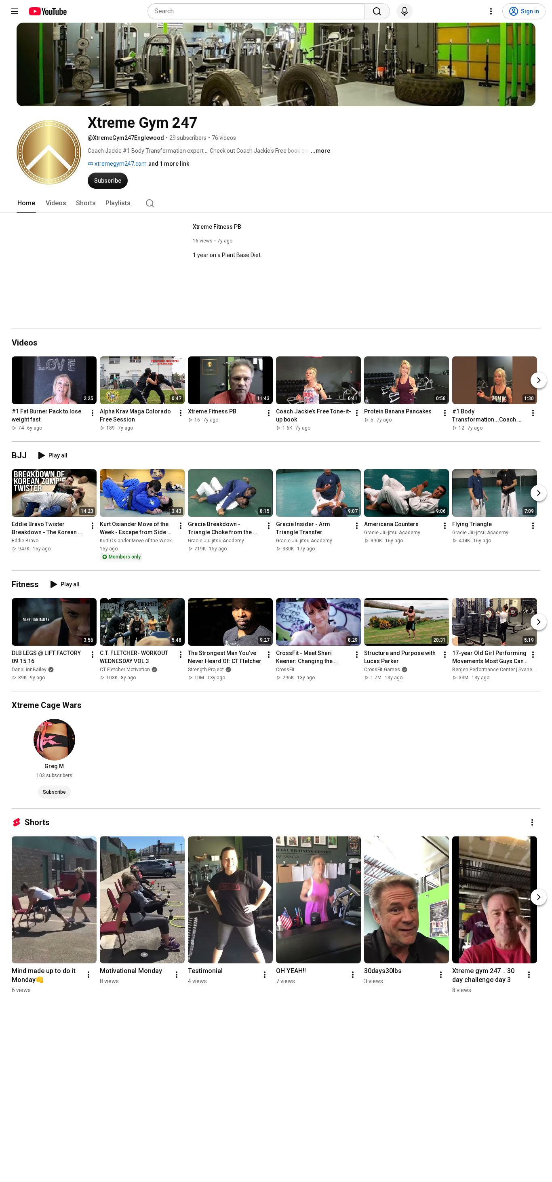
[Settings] (491, 11)
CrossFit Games (382, 669)
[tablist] (276, 203)
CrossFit (285, 669)
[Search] (377, 11)
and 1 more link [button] (168, 163)
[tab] (26, 203)
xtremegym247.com (120, 163)
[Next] (539, 380)
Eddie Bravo (25, 541)
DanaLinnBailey (29, 669)
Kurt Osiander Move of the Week (136, 541)
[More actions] (92, 413)
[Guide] (14, 11)
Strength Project (206, 669)
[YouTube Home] (47, 11)
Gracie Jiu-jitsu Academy (216, 541)
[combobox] (258, 11)
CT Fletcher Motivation (125, 669)
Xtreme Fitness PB (217, 226)
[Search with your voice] (404, 11)
